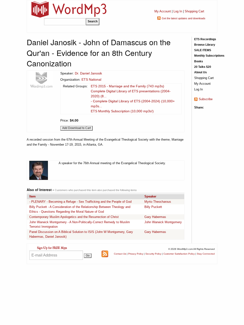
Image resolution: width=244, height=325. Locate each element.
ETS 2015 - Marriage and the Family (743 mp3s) (127, 86)
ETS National (91, 79)
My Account (162, 11)
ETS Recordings (205, 39)
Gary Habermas (155, 217)
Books (198, 61)
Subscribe (206, 99)
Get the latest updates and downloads (183, 18)
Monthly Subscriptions (209, 55)
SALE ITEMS (202, 50)
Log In (177, 11)
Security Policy (153, 253)
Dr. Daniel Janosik (88, 73)
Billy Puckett (153, 207)
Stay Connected (206, 253)
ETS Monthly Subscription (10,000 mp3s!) (122, 111)
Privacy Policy (135, 253)
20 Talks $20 (202, 67)
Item (32, 196)
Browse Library (204, 44)
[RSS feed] (105, 253)
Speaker (150, 196)
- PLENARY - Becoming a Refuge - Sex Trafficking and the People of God (80, 201)
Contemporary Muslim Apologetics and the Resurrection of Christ (74, 217)
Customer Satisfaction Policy (179, 253)
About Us (200, 72)
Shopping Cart (194, 11)
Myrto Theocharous (157, 201)
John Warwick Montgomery (163, 222)
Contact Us (120, 253)
